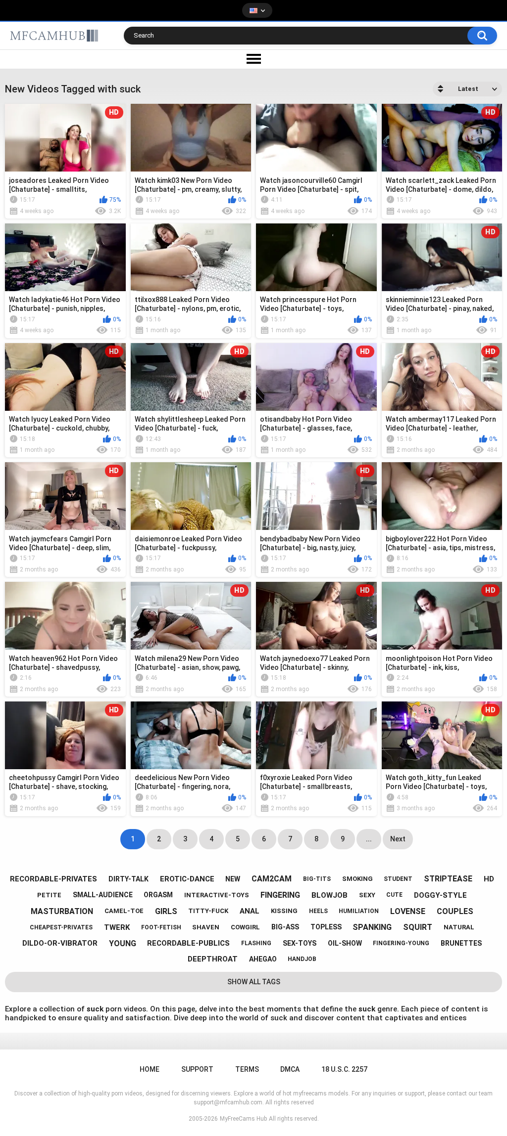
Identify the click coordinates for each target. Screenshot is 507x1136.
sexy (367, 895)
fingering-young (401, 943)
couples (455, 911)
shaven (205, 927)
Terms (247, 1069)
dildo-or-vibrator (60, 943)
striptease (448, 878)
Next (398, 839)
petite (49, 895)
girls (166, 911)
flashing (256, 943)
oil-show (345, 943)
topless (326, 927)
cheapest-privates (61, 927)
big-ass (285, 927)
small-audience (103, 895)
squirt (417, 927)
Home (149, 1069)
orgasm (158, 895)
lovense (407, 911)
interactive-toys (216, 895)
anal (249, 911)
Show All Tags (253, 982)
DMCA (290, 1069)
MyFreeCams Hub (243, 1118)
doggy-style (440, 895)
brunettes (461, 943)
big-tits (317, 878)
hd (489, 878)
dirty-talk (128, 879)
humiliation (359, 911)
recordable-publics (188, 943)
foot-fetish (161, 927)
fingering (280, 895)
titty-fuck (208, 911)
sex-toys (299, 943)
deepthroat (213, 959)
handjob (302, 959)
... (369, 839)
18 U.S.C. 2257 (344, 1069)
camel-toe (124, 911)
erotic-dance (187, 878)
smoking (357, 878)
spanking (372, 927)
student (398, 878)
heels (318, 911)
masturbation (62, 911)
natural (459, 927)
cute (394, 894)
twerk (117, 927)
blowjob (329, 895)
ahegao (263, 959)
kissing (284, 911)
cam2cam (272, 878)
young (122, 943)
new (232, 879)
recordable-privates (53, 878)
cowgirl (245, 927)
